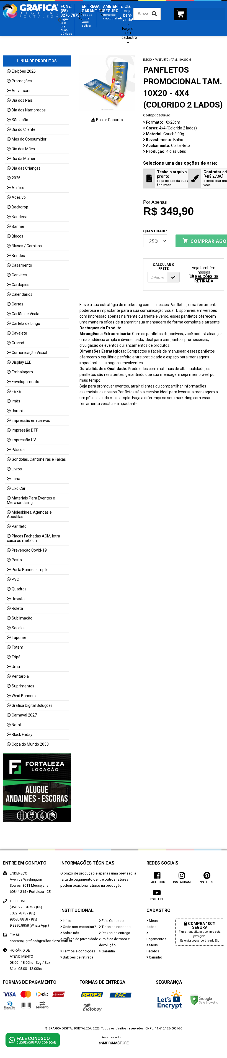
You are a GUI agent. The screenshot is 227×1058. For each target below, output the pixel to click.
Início (147, 59)
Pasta (17, 560)
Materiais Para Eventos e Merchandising (31, 500)
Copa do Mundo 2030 (30, 744)
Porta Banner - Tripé (29, 569)
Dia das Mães (23, 149)
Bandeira (19, 217)
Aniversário (22, 90)
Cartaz (18, 304)
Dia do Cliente (23, 129)
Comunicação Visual (29, 352)
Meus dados (152, 924)
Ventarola (20, 676)
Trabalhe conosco (116, 927)
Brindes (18, 255)
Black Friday (22, 734)
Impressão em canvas (31, 420)
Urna (16, 666)
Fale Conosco (112, 921)
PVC (15, 579)
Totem (17, 647)
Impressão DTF (25, 430)
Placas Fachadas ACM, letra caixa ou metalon (33, 538)
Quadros (19, 589)
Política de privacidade (80, 939)
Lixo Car (18, 488)
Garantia (108, 951)
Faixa (16, 391)
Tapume (19, 637)
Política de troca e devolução (114, 942)
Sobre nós (70, 933)
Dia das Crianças (26, 168)
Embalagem (22, 372)
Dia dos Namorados (29, 110)
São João (20, 120)
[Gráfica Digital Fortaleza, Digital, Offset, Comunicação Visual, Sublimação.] (30, 21)
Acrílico (18, 187)
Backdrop (20, 207)
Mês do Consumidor (29, 139)
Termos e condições (78, 951)
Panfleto (19, 526)
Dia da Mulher (23, 158)
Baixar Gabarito (109, 120)
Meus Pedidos (152, 948)
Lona (16, 478)
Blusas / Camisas (27, 246)
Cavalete (19, 333)
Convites (19, 275)
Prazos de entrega (115, 933)
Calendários (22, 294)
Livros (17, 469)
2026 (16, 178)
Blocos (17, 236)
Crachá (18, 343)
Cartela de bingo (26, 323)
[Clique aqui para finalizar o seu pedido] (199, 14)
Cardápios (20, 284)
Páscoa (18, 449)
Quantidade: (155, 231)
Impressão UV (24, 440)
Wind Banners (24, 696)
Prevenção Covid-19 (29, 550)
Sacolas (18, 628)
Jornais (18, 411)
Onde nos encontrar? (79, 927)
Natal (16, 725)
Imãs (16, 401)
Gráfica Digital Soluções (32, 705)
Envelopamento (25, 381)
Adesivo (19, 197)
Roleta (17, 608)
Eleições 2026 (24, 71)
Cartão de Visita (25, 314)
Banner (18, 226)
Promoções (22, 81)
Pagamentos (156, 939)
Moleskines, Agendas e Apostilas (29, 514)
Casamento (22, 265)
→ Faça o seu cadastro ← (129, 33)
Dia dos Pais (22, 100)
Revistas (19, 598)
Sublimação (22, 618)
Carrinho (155, 957)
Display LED (22, 362)
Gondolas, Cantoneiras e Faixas (39, 459)
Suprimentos (23, 686)
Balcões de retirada (77, 957)
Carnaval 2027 (24, 715)
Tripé (16, 657)
